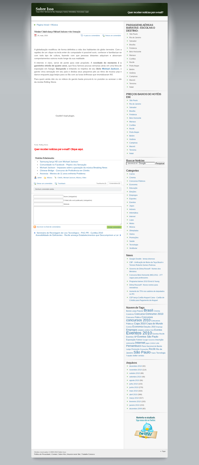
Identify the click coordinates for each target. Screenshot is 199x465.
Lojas (131, 220)
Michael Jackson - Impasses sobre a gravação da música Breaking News (73, 167)
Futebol (139, 340)
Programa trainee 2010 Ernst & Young (144, 281)
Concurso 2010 (154, 313)
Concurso (139, 314)
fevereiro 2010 (135, 402)
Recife (131, 129)
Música (54, 25)
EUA (152, 330)
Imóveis (132, 209)
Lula (157, 343)
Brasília (132, 111)
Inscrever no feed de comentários (49, 227)
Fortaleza (133, 115)
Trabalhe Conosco (88, 454)
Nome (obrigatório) (70, 196)
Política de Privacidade (42, 454)
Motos (131, 223)
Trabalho (129, 356)
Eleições (132, 192)
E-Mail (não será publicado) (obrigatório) (78, 200)
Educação (133, 188)
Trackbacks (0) (101, 183)
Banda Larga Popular (134, 311)
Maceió (132, 146)
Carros (132, 174)
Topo (163, 451)
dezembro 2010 (135, 366)
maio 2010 (133, 391)
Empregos (133, 195)
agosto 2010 (134, 380)
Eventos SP (131, 337)
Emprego (159, 327)
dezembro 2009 (135, 409)
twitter (135, 356)
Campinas (133, 143)
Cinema (132, 178)
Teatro (153, 353)
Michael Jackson (110, 69)
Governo (151, 340)
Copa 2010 (140, 323)
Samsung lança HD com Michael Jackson (59, 161)
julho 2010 (133, 384)
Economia (133, 185)
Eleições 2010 (149, 327)
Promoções (133, 238)
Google (145, 340)
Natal (131, 153)
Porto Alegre (134, 132)
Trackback (61, 183)
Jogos (131, 206)
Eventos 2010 (139, 332)
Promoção (135, 349)
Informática (133, 213)
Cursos (129, 327)
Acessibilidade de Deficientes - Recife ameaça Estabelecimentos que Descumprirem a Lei (77, 235)
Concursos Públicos (137, 181)
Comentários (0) (114, 183)
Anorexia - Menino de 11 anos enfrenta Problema (62, 173)
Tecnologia (133, 245)
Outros (132, 234)
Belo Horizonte (135, 118)
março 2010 (134, 398)
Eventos (132, 202)
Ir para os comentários (92, 35)
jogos (148, 343)
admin (39, 177)
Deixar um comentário (113, 35)
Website (66, 204)
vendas (141, 356)
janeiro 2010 (134, 405)
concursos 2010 (138, 320)
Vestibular (133, 248)
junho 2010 (133, 387)
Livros (152, 343)
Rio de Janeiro (135, 104)
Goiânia (132, 139)
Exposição (131, 340)
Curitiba (132, 125)
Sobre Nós (62, 454)
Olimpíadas (133, 231)
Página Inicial (43, 25)
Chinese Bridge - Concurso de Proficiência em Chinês (64, 170)
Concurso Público (133, 317)
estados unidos (144, 330)
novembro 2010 (135, 370)
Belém (131, 136)
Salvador (133, 107)
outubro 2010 (134, 373)
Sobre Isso (45, 9)
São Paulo (133, 100)
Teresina (132, 150)
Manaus (132, 122)
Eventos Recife (158, 334)
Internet (132, 216)
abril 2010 (133, 395)
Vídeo (84, 177)
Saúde (132, 241)
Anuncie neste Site (73, 454)
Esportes (132, 199)
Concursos (147, 317)
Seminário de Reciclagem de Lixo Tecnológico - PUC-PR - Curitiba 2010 (70, 233)
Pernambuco (133, 345)
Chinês (60, 177)
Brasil (148, 310)
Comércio (130, 314)
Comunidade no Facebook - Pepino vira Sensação (63, 164)
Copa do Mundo (154, 323)
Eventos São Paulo (147, 336)
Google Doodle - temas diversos (142, 259)
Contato (54, 454)
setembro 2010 (135, 377)
